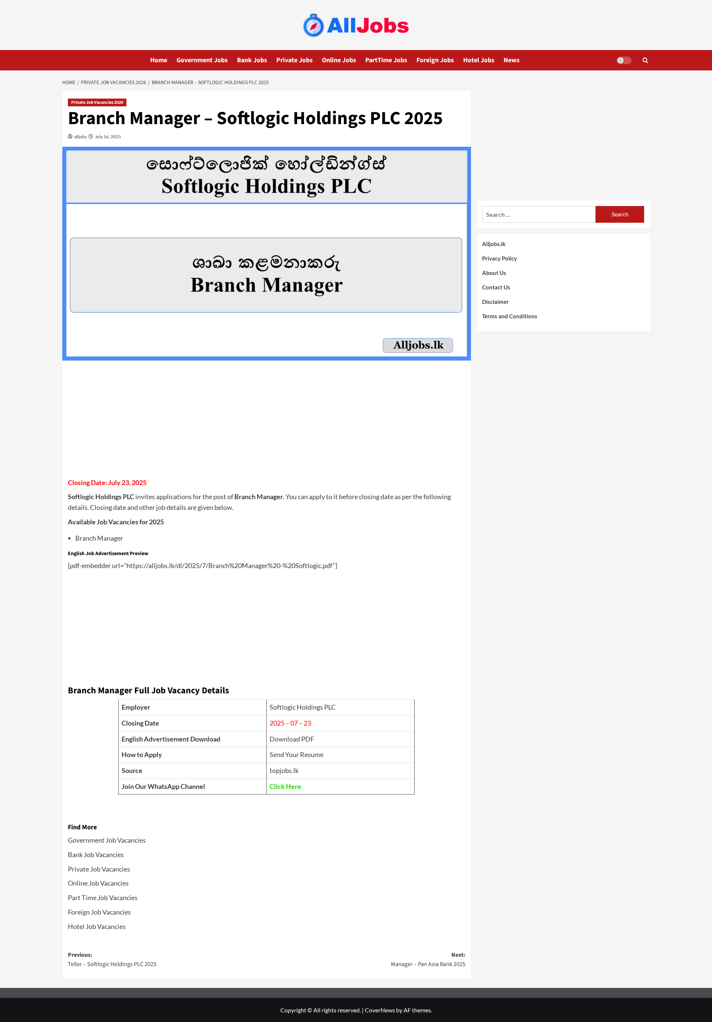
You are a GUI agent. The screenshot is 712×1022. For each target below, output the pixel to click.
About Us (494, 272)
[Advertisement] (266, 422)
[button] (645, 60)
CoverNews (380, 1009)
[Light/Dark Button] (624, 60)
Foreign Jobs (435, 60)
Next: (428, 960)
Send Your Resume (296, 754)
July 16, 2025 (107, 136)
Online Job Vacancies (98, 883)
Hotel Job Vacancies (97, 926)
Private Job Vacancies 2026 (97, 102)
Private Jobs (294, 60)
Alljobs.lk (493, 243)
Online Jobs (339, 60)
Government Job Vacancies (107, 840)
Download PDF (292, 739)
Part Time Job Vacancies (103, 897)
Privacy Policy (499, 258)
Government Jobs (202, 60)
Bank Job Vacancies (96, 854)
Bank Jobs (252, 60)
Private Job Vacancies (99, 869)
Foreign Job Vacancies (99, 912)
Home (158, 60)
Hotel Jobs (478, 60)
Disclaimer (495, 301)
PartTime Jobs (386, 60)
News (512, 60)
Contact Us (496, 287)
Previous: (112, 960)
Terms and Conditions (509, 316)
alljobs (80, 136)
